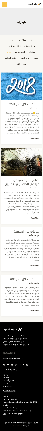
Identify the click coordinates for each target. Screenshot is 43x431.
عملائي (6, 383)
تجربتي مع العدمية (26, 231)
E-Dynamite (17, 425)
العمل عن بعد (20, 52)
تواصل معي (7, 386)
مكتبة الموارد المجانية (11, 399)
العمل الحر (32, 52)
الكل (31, 40)
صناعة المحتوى (10, 58)
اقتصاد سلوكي (29, 46)
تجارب (9, 52)
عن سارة (6, 375)
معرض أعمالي (8, 380)
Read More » (34, 138)
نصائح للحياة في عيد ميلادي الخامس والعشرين (22, 182)
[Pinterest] (12, 365)
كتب (18, 64)
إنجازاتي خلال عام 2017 (24, 279)
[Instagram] (16, 365)
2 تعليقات (35, 108)
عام (24, 64)
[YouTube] (8, 365)
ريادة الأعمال (24, 58)
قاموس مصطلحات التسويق (13, 413)
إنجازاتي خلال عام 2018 (24, 104)
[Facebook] (19, 365)
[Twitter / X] (23, 365)
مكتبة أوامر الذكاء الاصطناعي (14, 408)
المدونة (6, 396)
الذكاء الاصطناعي (14, 46)
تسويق (36, 58)
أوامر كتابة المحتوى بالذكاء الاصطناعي (17, 410)
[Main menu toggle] (4, 4)
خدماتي (6, 377)
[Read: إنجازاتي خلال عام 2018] (21, 86)
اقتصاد (12, 40)
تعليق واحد (35, 188)
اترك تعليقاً (35, 235)
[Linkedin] (27, 365)
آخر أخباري (22, 40)
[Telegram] (4, 365)
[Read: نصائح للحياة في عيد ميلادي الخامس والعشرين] (21, 161)
